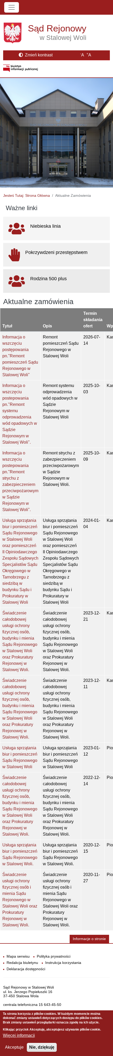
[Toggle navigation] (11, 7)
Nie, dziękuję (41, 1047)
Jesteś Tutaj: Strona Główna (26, 195)
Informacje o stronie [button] (89, 939)
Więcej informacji (19, 1035)
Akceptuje (14, 1047)
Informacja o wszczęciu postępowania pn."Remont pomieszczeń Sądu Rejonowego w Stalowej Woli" (20, 356)
